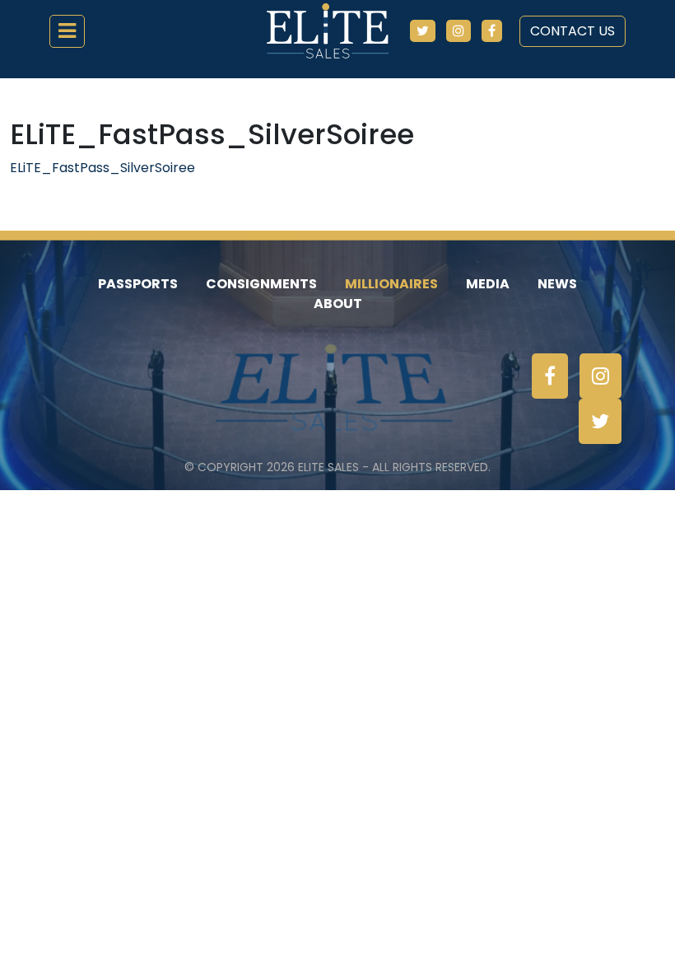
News (557, 283)
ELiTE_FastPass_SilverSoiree (102, 167)
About (338, 303)
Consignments (261, 283)
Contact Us (572, 30)
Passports (138, 283)
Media (488, 283)
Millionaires (391, 283)
